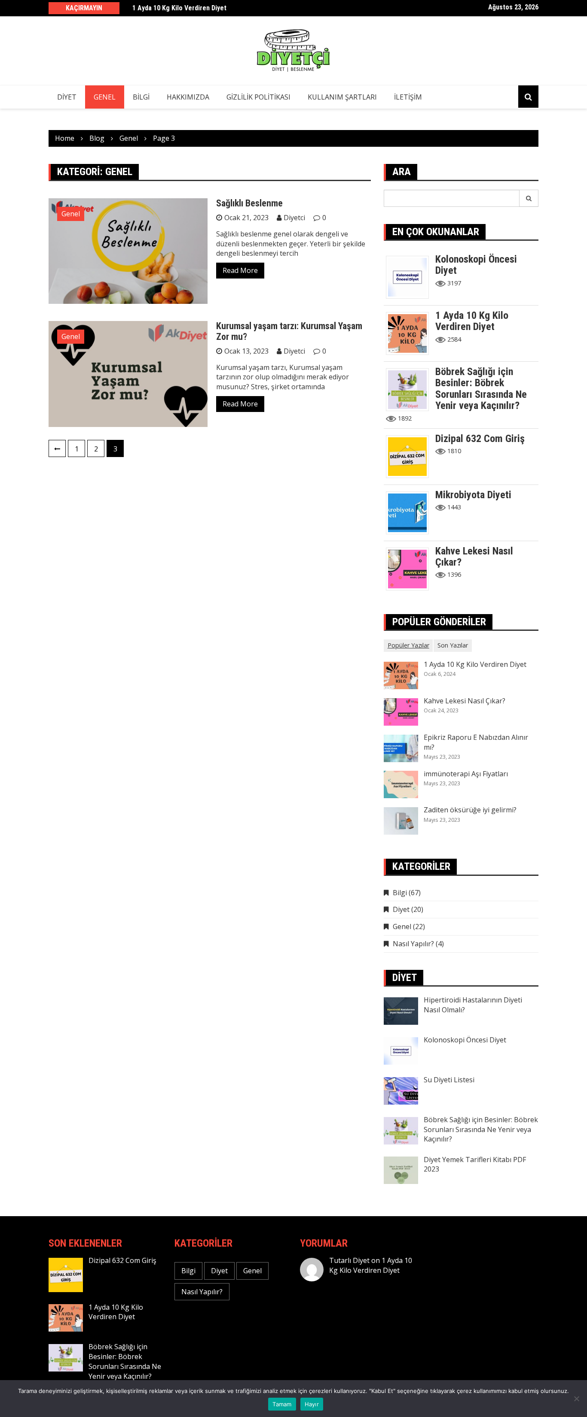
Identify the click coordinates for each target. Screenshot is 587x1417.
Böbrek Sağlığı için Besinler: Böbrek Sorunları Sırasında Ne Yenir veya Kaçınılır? (481, 389)
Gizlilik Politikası (258, 97)
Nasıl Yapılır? (413, 943)
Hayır (312, 1404)
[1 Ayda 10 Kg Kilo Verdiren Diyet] (410, 332)
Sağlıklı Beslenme (249, 203)
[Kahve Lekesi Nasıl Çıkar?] (410, 568)
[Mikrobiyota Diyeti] (410, 512)
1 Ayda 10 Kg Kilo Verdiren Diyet (179, 8)
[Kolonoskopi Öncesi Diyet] (410, 276)
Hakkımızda (188, 97)
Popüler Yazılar (408, 645)
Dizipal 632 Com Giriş (480, 439)
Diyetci (294, 217)
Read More (240, 270)
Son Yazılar (452, 645)
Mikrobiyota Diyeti (473, 495)
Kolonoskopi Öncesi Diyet (476, 264)
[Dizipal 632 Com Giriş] (410, 455)
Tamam (281, 1404)
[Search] (529, 198)
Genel (105, 97)
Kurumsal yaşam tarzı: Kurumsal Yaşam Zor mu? (289, 331)
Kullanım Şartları (342, 97)
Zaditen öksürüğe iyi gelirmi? (470, 809)
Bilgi (141, 97)
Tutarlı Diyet (349, 1260)
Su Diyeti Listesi (449, 1079)
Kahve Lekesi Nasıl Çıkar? (474, 556)
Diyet (66, 97)
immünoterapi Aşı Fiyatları (466, 773)
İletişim (408, 97)
